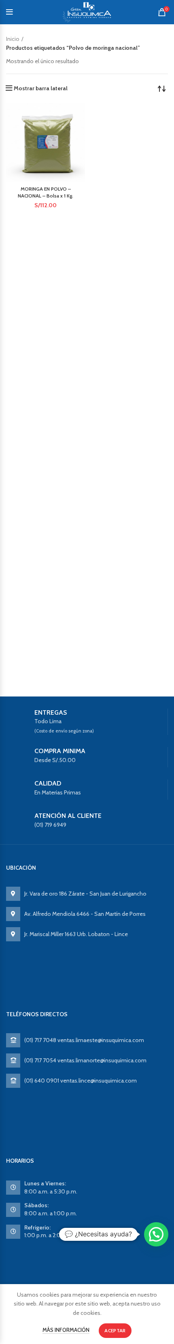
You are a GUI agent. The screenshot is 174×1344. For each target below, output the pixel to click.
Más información (65, 1330)
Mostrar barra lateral (41, 88)
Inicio (12, 38)
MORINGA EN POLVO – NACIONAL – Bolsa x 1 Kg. (45, 192)
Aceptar (114, 1330)
